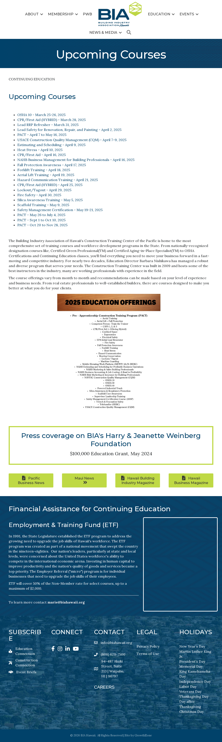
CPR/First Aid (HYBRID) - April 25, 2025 (49, 185)
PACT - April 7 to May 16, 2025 (41, 134)
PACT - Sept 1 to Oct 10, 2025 (41, 220)
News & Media (103, 32)
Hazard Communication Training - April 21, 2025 (57, 180)
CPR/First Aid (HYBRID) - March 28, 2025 (51, 120)
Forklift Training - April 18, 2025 (43, 170)
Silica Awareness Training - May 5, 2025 (50, 200)
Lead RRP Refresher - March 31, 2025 (47, 125)
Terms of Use (148, 653)
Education (159, 14)
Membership (60, 14)
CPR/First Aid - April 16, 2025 (41, 155)
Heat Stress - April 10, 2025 (39, 150)
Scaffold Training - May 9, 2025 (43, 205)
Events (187, 14)
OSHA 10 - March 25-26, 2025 (41, 115)
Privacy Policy (148, 646)
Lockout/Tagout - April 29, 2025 (44, 190)
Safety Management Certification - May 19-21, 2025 (60, 210)
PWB (87, 14)
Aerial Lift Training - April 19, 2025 (45, 175)
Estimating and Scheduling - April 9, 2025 (51, 145)
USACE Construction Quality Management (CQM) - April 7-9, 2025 (71, 140)
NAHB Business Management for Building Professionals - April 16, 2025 (75, 160)
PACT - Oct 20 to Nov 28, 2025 (42, 225)
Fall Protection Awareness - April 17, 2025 (51, 165)
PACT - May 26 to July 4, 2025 (41, 215)
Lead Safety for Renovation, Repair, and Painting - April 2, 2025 (69, 129)
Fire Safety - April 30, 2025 (39, 195)
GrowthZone (143, 735)
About (32, 14)
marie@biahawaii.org (66, 602)
